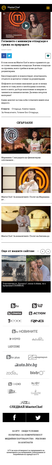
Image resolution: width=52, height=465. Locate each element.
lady (14, 319)
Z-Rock (14, 391)
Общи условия (30, 431)
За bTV (16, 431)
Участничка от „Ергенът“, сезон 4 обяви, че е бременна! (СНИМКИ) (24, 284)
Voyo (14, 339)
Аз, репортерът (38, 357)
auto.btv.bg (26, 365)
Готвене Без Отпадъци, (28, 112)
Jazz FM (26, 402)
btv (15, 304)
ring (37, 319)
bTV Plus (14, 357)
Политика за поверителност (25, 435)
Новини (26, 331)
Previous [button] (42, 251)
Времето (38, 339)
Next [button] (48, 251)
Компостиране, (29, 109)
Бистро (38, 372)
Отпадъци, (17, 109)
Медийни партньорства (19, 438)
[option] (26, 273)
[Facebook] (3, 55)
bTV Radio (14, 384)
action (37, 312)
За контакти (25, 442)
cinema (14, 312)
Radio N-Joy (38, 384)
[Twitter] (9, 55)
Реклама (40, 438)
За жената (14, 346)
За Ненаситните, (9, 112)
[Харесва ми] (48, 55)
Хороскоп (14, 372)
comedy (37, 304)
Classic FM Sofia (37, 392)
